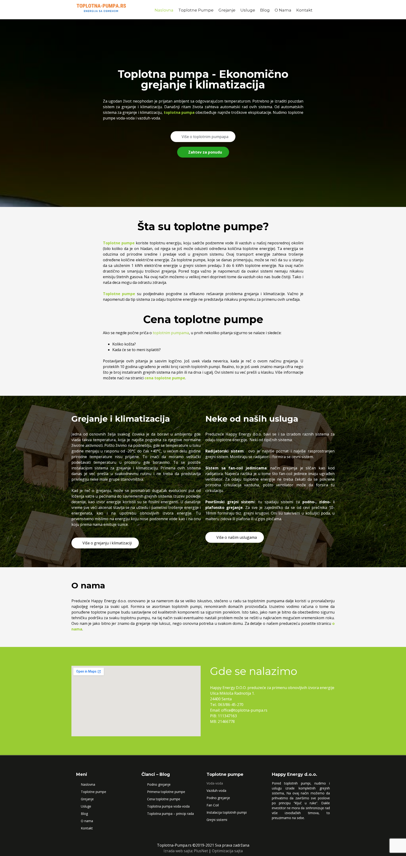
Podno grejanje (159, 784)
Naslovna (164, 10)
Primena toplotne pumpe (166, 791)
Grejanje (227, 10)
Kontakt (304, 10)
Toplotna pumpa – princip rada (170, 813)
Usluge (247, 10)
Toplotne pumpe (196, 10)
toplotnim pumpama (171, 332)
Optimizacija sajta (227, 850)
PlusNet (201, 850)
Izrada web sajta (178, 850)
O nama (283, 10)
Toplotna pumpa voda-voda (168, 806)
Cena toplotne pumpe (163, 799)
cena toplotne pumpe (164, 377)
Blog (265, 10)
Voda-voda (215, 783)
